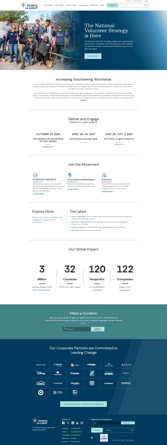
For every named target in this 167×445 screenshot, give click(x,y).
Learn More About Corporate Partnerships (83, 404)
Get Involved (83, 5)
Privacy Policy (75, 441)
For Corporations (76, 432)
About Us (128, 1)
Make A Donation (97, 329)
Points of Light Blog (78, 217)
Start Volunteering (41, 290)
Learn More (93, 56)
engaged (83, 100)
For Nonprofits (75, 428)
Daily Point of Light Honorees (81, 222)
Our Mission (49, 5)
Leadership (65, 435)
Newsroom (75, 230)
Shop (102, 5)
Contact (73, 438)
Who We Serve (72, 5)
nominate (122, 222)
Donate (112, 5)
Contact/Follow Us (138, 1)
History (64, 432)
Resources (94, 5)
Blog (146, 1)
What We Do (59, 5)
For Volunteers (75, 435)
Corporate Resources (78, 227)
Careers (64, 441)
